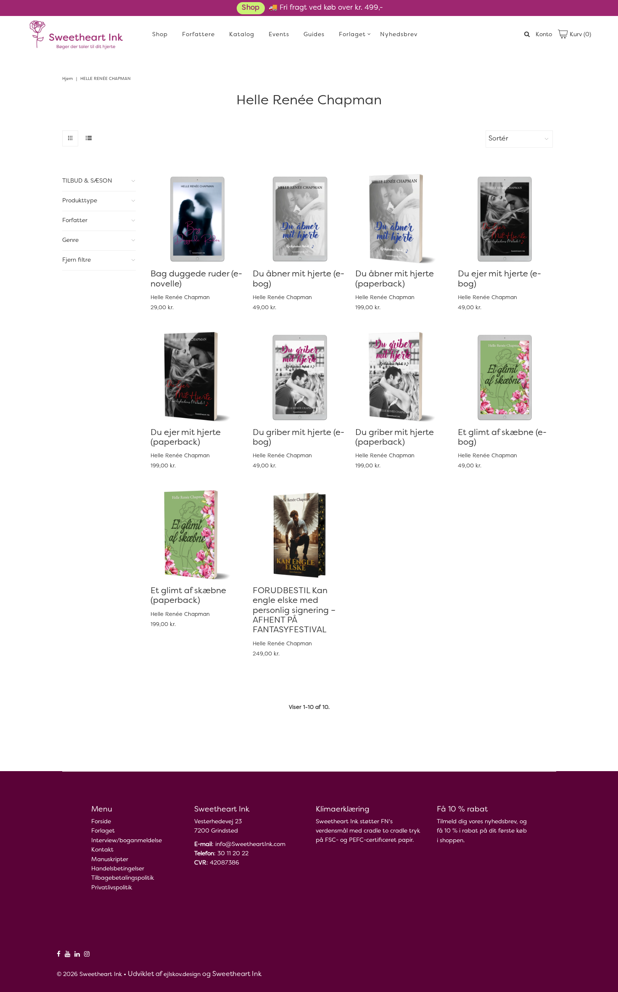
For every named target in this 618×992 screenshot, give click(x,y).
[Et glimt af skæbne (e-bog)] (505, 377)
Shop (250, 8)
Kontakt (102, 850)
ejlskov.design (182, 974)
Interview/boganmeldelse (126, 840)
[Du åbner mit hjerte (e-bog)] (299, 218)
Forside (101, 822)
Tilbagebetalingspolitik (122, 878)
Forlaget (352, 34)
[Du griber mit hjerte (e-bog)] (299, 377)
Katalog (241, 34)
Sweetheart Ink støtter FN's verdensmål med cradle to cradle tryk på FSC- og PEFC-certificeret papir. (368, 831)
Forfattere (198, 34)
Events (279, 34)
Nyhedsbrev (398, 34)
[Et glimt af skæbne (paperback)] (197, 535)
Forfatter (74, 220)
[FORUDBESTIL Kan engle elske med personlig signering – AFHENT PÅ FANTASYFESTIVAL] (299, 535)
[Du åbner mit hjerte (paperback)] (402, 218)
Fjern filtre (76, 260)
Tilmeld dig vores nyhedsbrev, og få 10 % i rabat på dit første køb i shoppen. (482, 831)
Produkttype (79, 201)
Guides (314, 34)
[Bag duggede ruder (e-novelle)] (197, 218)
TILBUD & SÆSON (87, 181)
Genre (70, 240)
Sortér (498, 138)
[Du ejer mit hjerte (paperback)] (197, 377)
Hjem (67, 79)
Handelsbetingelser (117, 869)
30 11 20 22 (232, 854)
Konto (544, 34)
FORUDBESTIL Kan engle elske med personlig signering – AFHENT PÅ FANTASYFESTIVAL (294, 610)
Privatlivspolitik (111, 888)
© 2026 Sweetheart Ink (89, 974)
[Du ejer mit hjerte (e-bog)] (505, 218)
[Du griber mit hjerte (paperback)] (402, 377)
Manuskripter (109, 859)
